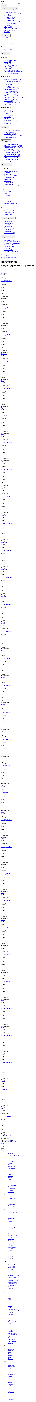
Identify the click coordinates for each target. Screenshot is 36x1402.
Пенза (10, 1306)
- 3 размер (9, 177)
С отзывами (9, 17)
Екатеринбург (12, 1212)
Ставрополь (12, 1339)
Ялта (9, 1398)
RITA (2, 839)
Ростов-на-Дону (13, 1322)
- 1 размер (8, 172)
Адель (3, 704)
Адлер (10, 1163)
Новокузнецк (12, 1282)
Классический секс (12, 60)
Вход (2, 1143)
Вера (2, 381)
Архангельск (12, 1166)
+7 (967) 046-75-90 (6, 550)
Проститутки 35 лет (12, 152)
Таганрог (11, 1349)
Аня (2, 461)
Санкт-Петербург (13, 1155)
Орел (9, 1298)
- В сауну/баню (10, 28)
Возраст (6, 141)
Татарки (8, 226)
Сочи (9, 1338)
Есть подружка (10, 104)
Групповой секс (11, 65)
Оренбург (11, 1299)
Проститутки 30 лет (12, 151)
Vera (2, 731)
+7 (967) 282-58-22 (6, 954)
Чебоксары (11, 1382)
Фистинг (8, 101)
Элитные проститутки (13, 135)
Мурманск (11, 1267)
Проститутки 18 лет (12, 144)
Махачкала (11, 1266)
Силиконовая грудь (11, 186)
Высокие (9, 205)
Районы (5, 36)
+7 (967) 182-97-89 (6, 874)
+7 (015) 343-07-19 (6, 496)
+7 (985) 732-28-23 (6, 281)
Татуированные (11, 246)
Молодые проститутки (13, 146)
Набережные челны (14, 1275)
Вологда (10, 1190)
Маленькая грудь (11, 171)
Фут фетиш (9, 118)
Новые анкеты (10, 12)
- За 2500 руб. (9, 132)
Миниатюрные (10, 203)
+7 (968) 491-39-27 (6, 604)
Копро (7, 122)
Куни (7, 63)
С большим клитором (12, 243)
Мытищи (11, 1269)
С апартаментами (11, 20)
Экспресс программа (12, 22)
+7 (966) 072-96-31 (6, 793)
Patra (2, 866)
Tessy (2, 758)
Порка (7, 117)
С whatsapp (9, 18)
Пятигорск (11, 1314)
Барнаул (10, 1174)
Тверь (10, 1352)
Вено (2, 434)
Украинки (8, 223)
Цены (5, 127)
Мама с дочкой (10, 99)
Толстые (8, 193)
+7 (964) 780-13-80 (6, 308)
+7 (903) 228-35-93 (6, 739)
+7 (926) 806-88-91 (6, 388)
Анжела (3, 515)
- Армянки (8, 229)
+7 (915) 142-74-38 (6, 577)
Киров (10, 1240)
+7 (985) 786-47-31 (6, 685)
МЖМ (8, 67)
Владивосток (12, 1185)
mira (2, 947)
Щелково (11, 1392)
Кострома (11, 1242)
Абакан (10, 1161)
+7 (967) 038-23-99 (6, 820)
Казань (10, 1234)
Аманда (3, 596)
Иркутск (10, 1221)
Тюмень (10, 1359)
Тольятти (11, 1354)
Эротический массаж (12, 73)
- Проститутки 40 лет (12, 156)
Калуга (10, 1237)
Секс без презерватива (12, 79)
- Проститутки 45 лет (12, 157)
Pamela (3, 920)
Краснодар (11, 1245)
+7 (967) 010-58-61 (6, 523)
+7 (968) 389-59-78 (6, 361)
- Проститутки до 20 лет (13, 147)
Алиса (3, 623)
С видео (8, 15)
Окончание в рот (11, 92)
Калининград (12, 1235)
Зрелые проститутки (12, 154)
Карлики (8, 201)
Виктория (4, 273)
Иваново (11, 1218)
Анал (7, 62)
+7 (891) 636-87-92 (6, 658)
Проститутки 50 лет (11, 159)
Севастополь (12, 1333)
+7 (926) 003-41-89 (6, 766)
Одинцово (11, 1295)
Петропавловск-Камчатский (17, 1311)
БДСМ (7, 110)
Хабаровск (11, 1374)
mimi (2, 974)
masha (2, 1027)
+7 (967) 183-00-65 (6, 1062)
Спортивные (9, 195)
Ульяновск (11, 1366)
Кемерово (11, 1239)
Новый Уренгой (13, 1287)
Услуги (5, 54)
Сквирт (8, 123)
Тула (9, 1357)
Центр (8, 50)
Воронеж (11, 1192)
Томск (10, 1355)
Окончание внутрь (11, 94)
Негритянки (9, 233)
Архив (15, 1141)
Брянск (10, 1179)
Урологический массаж (13, 97)
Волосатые (8, 245)
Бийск (10, 1177)
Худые (8, 192)
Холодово (9, 44)
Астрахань (11, 1168)
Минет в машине (11, 89)
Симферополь (12, 1334)
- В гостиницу (10, 30)
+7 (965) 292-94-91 (6, 335)
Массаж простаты (11, 96)
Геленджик (11, 1198)
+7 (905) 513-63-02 (6, 712)
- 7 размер (8, 182)
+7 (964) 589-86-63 (6, 981)
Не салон (9, 250)
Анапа (10, 1165)
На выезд (9, 25)
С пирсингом (9, 248)
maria (2, 1054)
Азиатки (8, 224)
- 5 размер (8, 181)
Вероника (4, 354)
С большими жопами (12, 241)
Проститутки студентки (13, 149)
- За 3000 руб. (10, 134)
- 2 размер (9, 174)
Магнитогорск (12, 1264)
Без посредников (11, 251)
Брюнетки (9, 212)
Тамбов (10, 1350)
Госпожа (8, 112)
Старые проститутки (12, 161)
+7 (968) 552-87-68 (6, 847)
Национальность (8, 218)
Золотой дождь (10, 120)
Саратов (10, 1331)
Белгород (11, 1176)
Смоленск (11, 1336)
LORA (3, 1081)
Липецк (10, 1256)
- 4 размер (8, 179)
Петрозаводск (12, 1309)
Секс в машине (10, 91)
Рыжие (8, 214)
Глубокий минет (11, 70)
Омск (10, 1296)
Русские (8, 221)
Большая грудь (10, 176)
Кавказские (9, 228)
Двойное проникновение (13, 81)
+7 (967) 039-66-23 (6, 927)
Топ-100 (7, 32)
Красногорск (12, 1244)
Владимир (11, 1187)
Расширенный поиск (9, 257)
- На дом (8, 27)
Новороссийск (12, 1283)
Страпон (8, 115)
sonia (2, 812)
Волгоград (11, 1188)
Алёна (3, 677)
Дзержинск (11, 1204)
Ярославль (11, 1399)
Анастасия (4, 542)
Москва (10, 1153)
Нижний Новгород (14, 1279)
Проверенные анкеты (12, 14)
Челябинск (11, 1384)
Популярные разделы (9, 9)
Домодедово (12, 1206)
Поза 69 (8, 84)
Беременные (9, 240)
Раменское (6, 1141)
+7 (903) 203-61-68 (6, 1008)
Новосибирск (12, 1285)
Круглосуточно (10, 23)
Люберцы (11, 1258)
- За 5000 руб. (10, 137)
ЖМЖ (7, 68)
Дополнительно (8, 237)
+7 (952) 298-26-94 (6, 469)
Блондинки (9, 211)
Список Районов (6, 37)
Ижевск (10, 1220)
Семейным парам (11, 88)
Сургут (10, 1343)
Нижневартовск (13, 1277)
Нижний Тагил (13, 1280)
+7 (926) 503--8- (6, 1116)
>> (10, 1135)
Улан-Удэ (11, 1365)
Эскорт (8, 86)
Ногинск (11, 1288)
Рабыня (8, 113)
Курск (10, 1250)
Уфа (9, 1368)
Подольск (11, 1312)
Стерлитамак (12, 1341)
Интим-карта (7, 255)
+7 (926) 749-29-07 (6, 631)
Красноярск (12, 1247)
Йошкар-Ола (12, 1228)
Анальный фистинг (12, 102)
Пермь (10, 1307)
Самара (10, 1330)
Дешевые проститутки (12, 130)
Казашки (8, 231)
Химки (10, 1376)
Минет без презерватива (13, 71)
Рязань (10, 1323)
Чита (9, 1385)
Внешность (6, 164)
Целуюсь (9, 83)
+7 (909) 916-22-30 (6, 1089)
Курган (10, 1248)
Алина (3, 650)
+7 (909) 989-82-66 (6, 900)
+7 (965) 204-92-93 (6, 1035)
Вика (2, 300)
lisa (2, 1108)
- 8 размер (8, 184)
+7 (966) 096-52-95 (6, 442)
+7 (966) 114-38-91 (6, 415)
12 (8, 1135)
